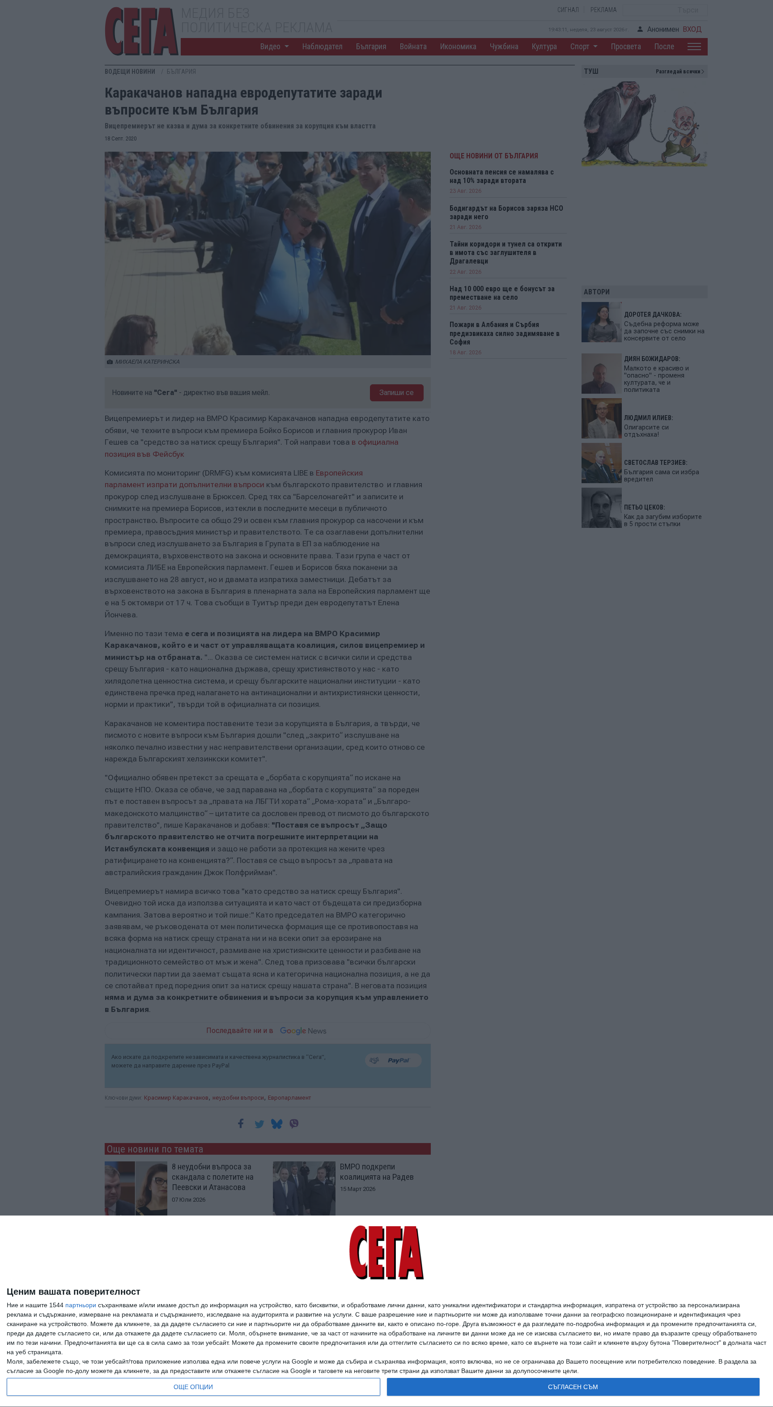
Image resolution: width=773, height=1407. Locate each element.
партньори (80, 1305)
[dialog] (386, 1311)
